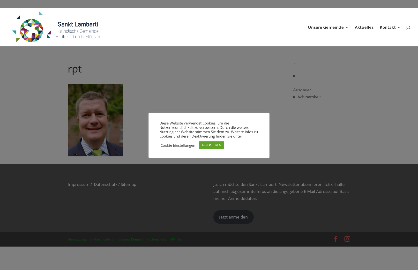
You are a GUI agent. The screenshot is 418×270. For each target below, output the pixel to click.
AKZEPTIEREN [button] (211, 145)
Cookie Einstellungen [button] (178, 145)
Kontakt (388, 28)
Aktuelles (364, 28)
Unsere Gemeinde (326, 28)
